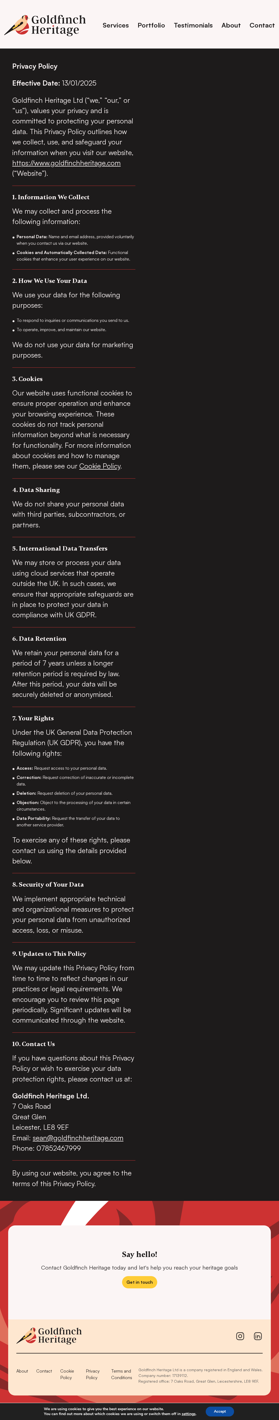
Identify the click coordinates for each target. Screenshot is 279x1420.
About (231, 25)
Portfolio (151, 25)
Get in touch (139, 1282)
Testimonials (193, 25)
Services (116, 25)
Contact (262, 25)
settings (189, 1414)
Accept (220, 1411)
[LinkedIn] (258, 1336)
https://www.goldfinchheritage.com (66, 162)
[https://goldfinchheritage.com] (47, 24)
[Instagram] (240, 1336)
